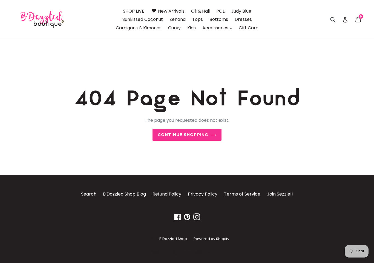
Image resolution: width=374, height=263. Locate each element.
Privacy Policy (202, 194)
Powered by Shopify (211, 238)
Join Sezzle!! (280, 194)
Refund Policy (167, 194)
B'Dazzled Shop (173, 238)
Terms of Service (242, 194)
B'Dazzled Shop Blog (124, 194)
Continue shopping (183, 134)
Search (88, 194)
